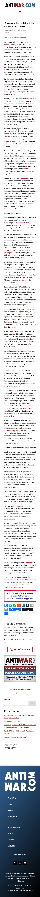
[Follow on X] (20, 863)
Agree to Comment (20, 649)
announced (25, 178)
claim (26, 492)
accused (29, 99)
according (23, 280)
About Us (12, 833)
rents (12, 331)
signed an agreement (23, 351)
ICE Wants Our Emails (12, 721)
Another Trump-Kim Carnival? (15, 737)
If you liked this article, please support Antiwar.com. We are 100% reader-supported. (20, 596)
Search (11, 839)
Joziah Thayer (11, 30)
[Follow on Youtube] (25, 863)
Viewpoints (13, 816)
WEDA (27, 580)
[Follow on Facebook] (15, 863)
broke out (16, 373)
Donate (11, 846)
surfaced (13, 67)
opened (11, 390)
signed (14, 433)
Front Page (13, 798)
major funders (13, 267)
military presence (23, 314)
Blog (10, 804)
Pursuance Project (10, 580)
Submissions (14, 827)
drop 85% (9, 59)
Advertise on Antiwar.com (20, 689)
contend (19, 506)
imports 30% (14, 472)
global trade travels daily (20, 223)
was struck (11, 82)
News (10, 810)
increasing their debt (15, 431)
